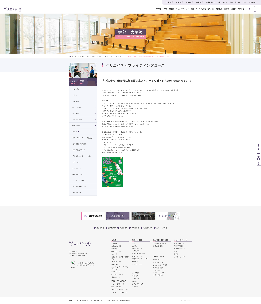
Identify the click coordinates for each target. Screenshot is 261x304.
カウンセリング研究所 (160, 265)
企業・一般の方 (223, 2)
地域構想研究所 (158, 268)
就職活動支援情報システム (120, 289)
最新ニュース (115, 277)
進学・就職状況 (116, 287)
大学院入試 (135, 278)
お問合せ (115, 300)
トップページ (75, 56)
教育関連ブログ (77, 174)
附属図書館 (156, 259)
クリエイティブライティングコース (107, 56)
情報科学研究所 (158, 275)
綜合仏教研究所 (158, 262)
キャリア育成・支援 (117, 284)
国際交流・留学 (158, 246)
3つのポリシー (77, 168)
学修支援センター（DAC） (82, 156)
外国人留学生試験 (138, 284)
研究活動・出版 (116, 251)
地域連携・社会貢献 (159, 243)
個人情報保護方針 (96, 300)
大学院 (74, 132)
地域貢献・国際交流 (215, 9)
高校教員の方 (210, 2)
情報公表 (114, 254)
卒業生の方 (199, 2)
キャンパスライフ (182, 9)
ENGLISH (252, 2)
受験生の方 (169, 2)
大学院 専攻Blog (78, 180)
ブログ (121, 56)
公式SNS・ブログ (117, 274)
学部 (93, 56)
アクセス (107, 300)
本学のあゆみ (115, 249)
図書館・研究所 (230, 9)
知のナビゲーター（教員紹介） (83, 138)
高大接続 (135, 287)
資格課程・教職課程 (79, 144)
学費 (175, 251)
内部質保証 (115, 264)
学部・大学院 (169, 9)
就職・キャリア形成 (198, 9)
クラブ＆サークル (179, 257)
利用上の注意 (84, 300)
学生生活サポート (179, 249)
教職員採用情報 (125, 300)
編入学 (134, 281)
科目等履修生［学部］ (80, 186)
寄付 (244, 2)
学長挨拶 (114, 243)
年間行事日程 (178, 246)
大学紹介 (159, 9)
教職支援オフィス (78, 150)
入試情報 (241, 9)
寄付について (115, 271)
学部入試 (135, 276)
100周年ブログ (77, 192)
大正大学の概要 (116, 246)
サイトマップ (73, 300)
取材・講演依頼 (235, 2)
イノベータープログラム (119, 292)
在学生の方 (179, 2)
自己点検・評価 (116, 261)
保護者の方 (189, 2)
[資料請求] (258, 154)
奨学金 (176, 254)
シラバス (75, 162)
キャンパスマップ (179, 243)
